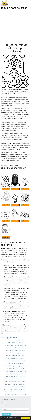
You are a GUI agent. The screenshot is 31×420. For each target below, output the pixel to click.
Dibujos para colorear (14, 7)
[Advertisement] (15, 26)
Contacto (3, 402)
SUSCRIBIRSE (6, 414)
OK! (25, 417)
